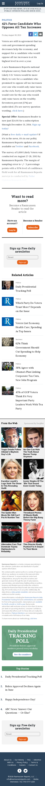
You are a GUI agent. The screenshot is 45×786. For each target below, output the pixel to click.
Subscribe (33, 227)
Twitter (20, 146)
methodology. (13, 184)
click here (17, 110)
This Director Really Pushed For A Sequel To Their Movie (33, 546)
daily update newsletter (20, 592)
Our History (19, 760)
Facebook (34, 146)
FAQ (28, 760)
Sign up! (22, 262)
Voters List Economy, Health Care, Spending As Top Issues (29, 327)
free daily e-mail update (24, 134)
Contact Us (33, 765)
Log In (40, 3)
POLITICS (7, 20)
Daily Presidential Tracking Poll (23, 676)
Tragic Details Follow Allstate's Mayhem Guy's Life (11, 451)
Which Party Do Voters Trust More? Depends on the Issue (29, 307)
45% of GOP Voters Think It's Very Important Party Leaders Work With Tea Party (29, 400)
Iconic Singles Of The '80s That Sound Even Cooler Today (33, 483)
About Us (8, 760)
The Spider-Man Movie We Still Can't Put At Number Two (10, 515)
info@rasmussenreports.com (18, 779)
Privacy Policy (22, 762)
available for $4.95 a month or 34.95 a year (22, 603)
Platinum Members (18, 613)
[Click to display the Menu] (3, 3)
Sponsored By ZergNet (34, 423)
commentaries (28, 600)
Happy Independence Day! (20, 699)
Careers (22, 765)
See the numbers (22, 654)
